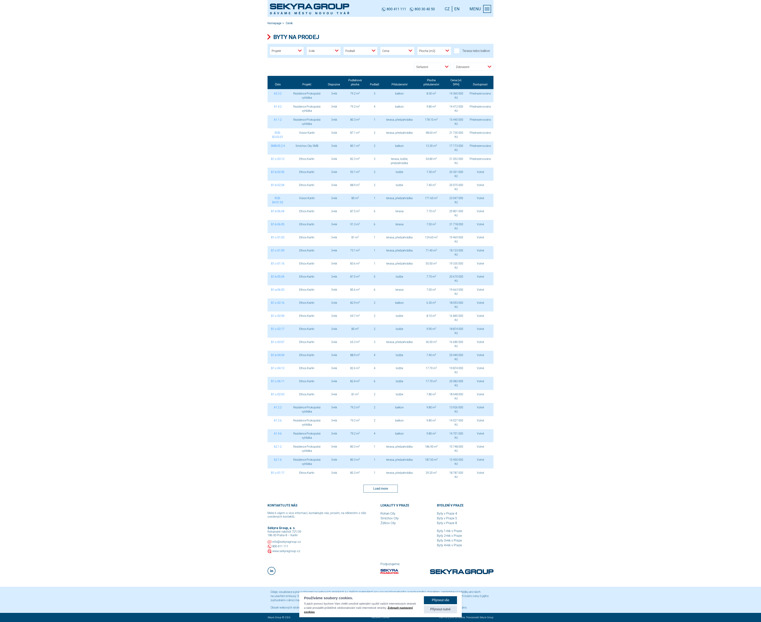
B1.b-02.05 (277, 172)
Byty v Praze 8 (447, 523)
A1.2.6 (278, 420)
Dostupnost (480, 84)
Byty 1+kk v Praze (449, 531)
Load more (380, 488)
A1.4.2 (278, 106)
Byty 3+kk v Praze (449, 540)
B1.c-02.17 (277, 329)
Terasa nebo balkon (476, 51)
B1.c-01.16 (277, 263)
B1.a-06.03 (277, 289)
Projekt (306, 84)
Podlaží (374, 84)
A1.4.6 (278, 433)
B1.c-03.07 (277, 342)
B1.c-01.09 (277, 250)
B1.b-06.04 (277, 211)
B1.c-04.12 (277, 368)
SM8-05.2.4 (278, 145)
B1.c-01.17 (277, 472)
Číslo (278, 84)
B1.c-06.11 (277, 381)
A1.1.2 (278, 119)
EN (457, 9)
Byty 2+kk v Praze (449, 536)
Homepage (274, 23)
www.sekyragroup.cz (286, 551)
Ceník (289, 23)
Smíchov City (389, 518)
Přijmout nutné (440, 609)
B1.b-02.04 (277, 185)
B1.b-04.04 (277, 355)
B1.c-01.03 (277, 237)
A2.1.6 (278, 459)
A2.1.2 (278, 446)
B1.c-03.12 (277, 159)
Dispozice (334, 84)
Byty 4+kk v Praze (449, 545)
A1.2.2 (278, 407)
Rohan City (387, 513)
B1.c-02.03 (277, 394)
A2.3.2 (278, 93)
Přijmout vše (440, 600)
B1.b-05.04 (277, 276)
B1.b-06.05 (277, 224)
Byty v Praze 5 (447, 518)
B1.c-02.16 (277, 302)
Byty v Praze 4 (447, 513)
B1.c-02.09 (277, 315)
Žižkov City (388, 523)
